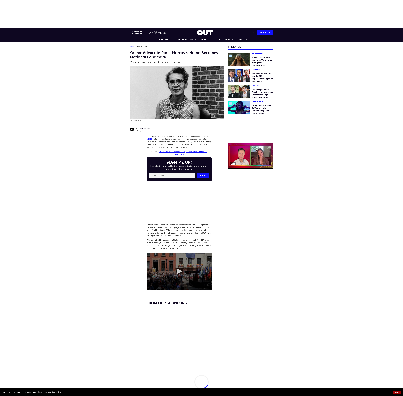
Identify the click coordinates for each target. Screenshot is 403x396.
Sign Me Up (265, 33)
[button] (179, 271)
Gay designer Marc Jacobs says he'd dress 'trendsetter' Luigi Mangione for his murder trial (262, 94)
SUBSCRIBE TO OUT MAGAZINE (136, 32)
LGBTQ (150, 139)
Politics (256, 70)
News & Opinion (142, 46)
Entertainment (162, 39)
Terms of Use (56, 392)
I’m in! (203, 176)
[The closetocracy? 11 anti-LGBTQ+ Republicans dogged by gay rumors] (239, 76)
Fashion (255, 86)
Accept (397, 392)
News (227, 39)
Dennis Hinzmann (144, 128)
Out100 (241, 39)
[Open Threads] (160, 32)
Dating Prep (257, 102)
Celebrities (257, 54)
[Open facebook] (151, 32)
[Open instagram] (164, 32)
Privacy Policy (42, 392)
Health (203, 39)
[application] (179, 271)
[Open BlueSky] (155, 32)
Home (132, 46)
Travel (217, 39)
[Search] (254, 32)
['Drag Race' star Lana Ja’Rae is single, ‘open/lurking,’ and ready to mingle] (239, 107)
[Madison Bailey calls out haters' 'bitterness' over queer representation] (239, 60)
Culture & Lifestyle (185, 39)
